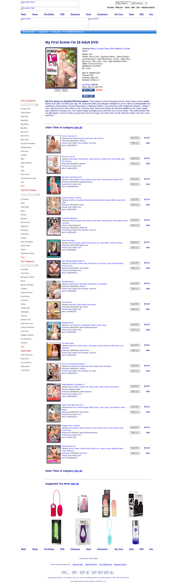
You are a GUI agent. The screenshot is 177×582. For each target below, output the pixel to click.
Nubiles (82, 164)
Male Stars (28, 88)
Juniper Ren (105, 159)
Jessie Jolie (66, 430)
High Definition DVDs (117, 61)
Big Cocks (24, 132)
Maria (92, 48)
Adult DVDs (28, 39)
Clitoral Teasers (26, 293)
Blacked (24, 219)
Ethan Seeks (94, 407)
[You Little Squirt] (53, 360)
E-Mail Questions (53, 577)
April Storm (83, 284)
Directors (28, 95)
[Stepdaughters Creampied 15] (53, 401)
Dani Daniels (74, 428)
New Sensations (27, 242)
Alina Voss (72, 346)
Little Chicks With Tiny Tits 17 (73, 405)
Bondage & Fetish (27, 277)
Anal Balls (24, 269)
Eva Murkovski (74, 366)
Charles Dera (82, 346)
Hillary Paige (81, 305)
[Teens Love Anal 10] (53, 153)
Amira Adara (73, 159)
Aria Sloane (73, 263)
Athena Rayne (105, 200)
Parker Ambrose (68, 451)
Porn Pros (83, 453)
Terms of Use (99, 577)
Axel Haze (103, 263)
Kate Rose (89, 138)
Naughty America (86, 182)
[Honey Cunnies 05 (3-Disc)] (53, 215)
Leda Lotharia (85, 180)
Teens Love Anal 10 (69, 136)
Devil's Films (84, 350)
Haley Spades (74, 180)
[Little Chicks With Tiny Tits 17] (53, 422)
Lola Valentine (114, 407)
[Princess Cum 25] (53, 174)
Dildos (23, 304)
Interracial (24, 151)
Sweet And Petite (68, 241)
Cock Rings (25, 296)
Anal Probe (25, 273)
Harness (24, 316)
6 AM (22, 203)
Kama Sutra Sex (27, 323)
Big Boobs (24, 124)
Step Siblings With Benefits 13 (73, 261)
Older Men (125, 59)
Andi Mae (72, 305)
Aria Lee (96, 243)
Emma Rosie (83, 159)
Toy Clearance (26, 363)
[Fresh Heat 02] (53, 319)
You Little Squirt (68, 343)
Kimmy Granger (74, 243)
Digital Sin (24, 226)
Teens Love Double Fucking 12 (73, 364)
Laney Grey (96, 180)
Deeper (23, 215)
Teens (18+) (25, 174)
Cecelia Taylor (85, 449)
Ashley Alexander (75, 221)
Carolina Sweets (116, 243)
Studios (28, 74)
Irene (105, 428)
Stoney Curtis (74, 389)
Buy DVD (135, 138)
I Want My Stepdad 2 (69, 218)
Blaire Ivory (116, 200)
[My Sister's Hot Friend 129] (53, 194)
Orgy (22, 171)
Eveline (82, 138)
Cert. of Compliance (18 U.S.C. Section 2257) (74, 577)
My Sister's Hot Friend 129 (72, 177)
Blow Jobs (24, 140)
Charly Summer (107, 180)
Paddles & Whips (27, 335)
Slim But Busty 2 (68, 282)
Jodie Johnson (94, 159)
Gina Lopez (102, 325)
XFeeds (82, 141)
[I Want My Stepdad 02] (53, 235)
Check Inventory (95, 64)
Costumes (24, 300)
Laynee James (105, 449)
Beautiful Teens (68, 323)
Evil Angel (24, 230)
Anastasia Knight (83, 200)
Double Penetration (28, 143)
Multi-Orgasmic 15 (69, 446)
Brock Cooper (74, 449)
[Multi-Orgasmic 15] (53, 463)
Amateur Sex (25, 109)
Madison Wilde (117, 449)
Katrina (94, 325)
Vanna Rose (114, 387)
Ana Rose (72, 200)
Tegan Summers (85, 428)
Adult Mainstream (104, 59)
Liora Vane (97, 221)
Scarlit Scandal (87, 243)
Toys (22, 182)
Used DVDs (28, 53)
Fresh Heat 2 (67, 302)
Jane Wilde (104, 243)
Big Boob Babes (108, 56)
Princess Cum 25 (68, 157)
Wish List (135, 143)
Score (88, 68)
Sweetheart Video (27, 253)
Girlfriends (24, 234)
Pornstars (28, 81)
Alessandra (91, 305)
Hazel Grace (118, 180)
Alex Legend (118, 221)
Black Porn (25, 136)
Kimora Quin (94, 387)
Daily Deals (25, 366)
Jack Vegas (92, 346)
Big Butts (24, 128)
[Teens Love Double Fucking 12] (53, 381)
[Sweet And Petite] (53, 257)
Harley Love (83, 387)
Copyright (107, 577)
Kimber (99, 428)
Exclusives (28, 46)
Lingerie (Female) (27, 327)
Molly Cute (98, 366)
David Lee (95, 449)
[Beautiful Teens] (53, 340)
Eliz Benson (92, 284)
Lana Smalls (116, 159)
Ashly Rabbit (73, 138)
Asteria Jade (83, 263)
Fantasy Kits (25, 308)
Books (23, 281)
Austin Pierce (93, 263)
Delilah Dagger (83, 407)
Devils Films (25, 222)
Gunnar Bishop (117, 263)
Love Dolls (25, 331)
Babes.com (84, 245)
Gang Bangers (26, 147)
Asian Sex (24, 116)
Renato (68, 161)
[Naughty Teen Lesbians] (53, 443)
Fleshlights (25, 312)
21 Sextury (25, 199)
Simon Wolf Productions (88, 327)
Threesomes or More (28, 178)
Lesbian (24, 155)
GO (151, 3)
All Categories (28, 67)
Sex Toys (28, 60)
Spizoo (23, 249)
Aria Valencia (116, 48)
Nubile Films (25, 246)
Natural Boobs (26, 163)
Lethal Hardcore (86, 392)
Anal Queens (26, 113)
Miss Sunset (98, 138)
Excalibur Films (124, 577)
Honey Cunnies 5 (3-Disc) (71, 198)
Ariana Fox (77, 325)
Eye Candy (84, 307)
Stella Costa (118, 428)
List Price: (86, 84)
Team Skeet (84, 268)
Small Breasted (88, 59)
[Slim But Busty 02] (53, 299)
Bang (23, 211)
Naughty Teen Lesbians (71, 426)
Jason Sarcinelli (104, 346)
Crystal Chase (102, 48)
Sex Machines (26, 339)
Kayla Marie (86, 325)
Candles (24, 289)
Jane (94, 428)
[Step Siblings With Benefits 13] (53, 278)
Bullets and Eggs (27, 285)
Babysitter (24, 120)
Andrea (110, 428)
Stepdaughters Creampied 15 (73, 384)
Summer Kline (107, 221)
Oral (22, 167)
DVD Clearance (27, 355)
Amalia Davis (74, 284)
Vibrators (24, 343)
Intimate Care (26, 320)
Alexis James (74, 387)
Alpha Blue (25, 207)
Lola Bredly (102, 284)
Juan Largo (104, 407)
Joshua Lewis (67, 266)
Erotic (116, 59)
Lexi (70, 325)
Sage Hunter (104, 387)
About (92, 577)
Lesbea (23, 238)
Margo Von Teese (87, 366)
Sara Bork (107, 366)
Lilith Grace (114, 346)
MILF (22, 159)
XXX (90, 54)
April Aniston (95, 200)
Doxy (109, 263)
